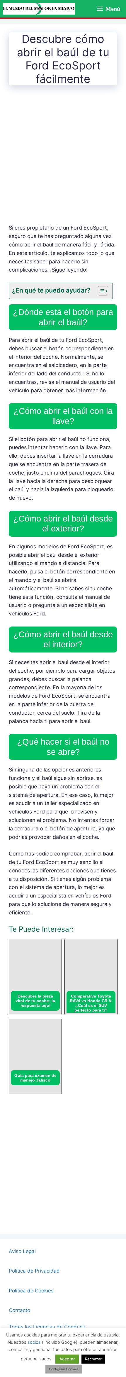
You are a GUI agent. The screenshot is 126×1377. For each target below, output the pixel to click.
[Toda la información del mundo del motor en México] (39, 9)
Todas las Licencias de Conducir (47, 1327)
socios (34, 1342)
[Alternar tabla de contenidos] (100, 291)
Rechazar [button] (93, 1359)
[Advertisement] (63, 158)
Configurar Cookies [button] (64, 1369)
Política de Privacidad (34, 1271)
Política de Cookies (31, 1291)
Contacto (19, 1310)
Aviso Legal (22, 1251)
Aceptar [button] (67, 1358)
